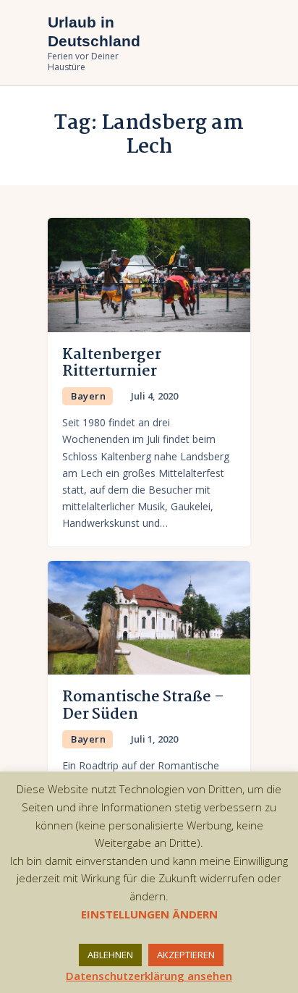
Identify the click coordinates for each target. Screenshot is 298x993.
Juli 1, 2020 (154, 738)
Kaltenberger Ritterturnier (111, 363)
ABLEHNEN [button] (110, 954)
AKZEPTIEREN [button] (186, 954)
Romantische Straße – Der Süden (143, 706)
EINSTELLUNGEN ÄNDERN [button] (149, 914)
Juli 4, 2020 (154, 395)
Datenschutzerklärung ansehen (149, 975)
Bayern (88, 395)
